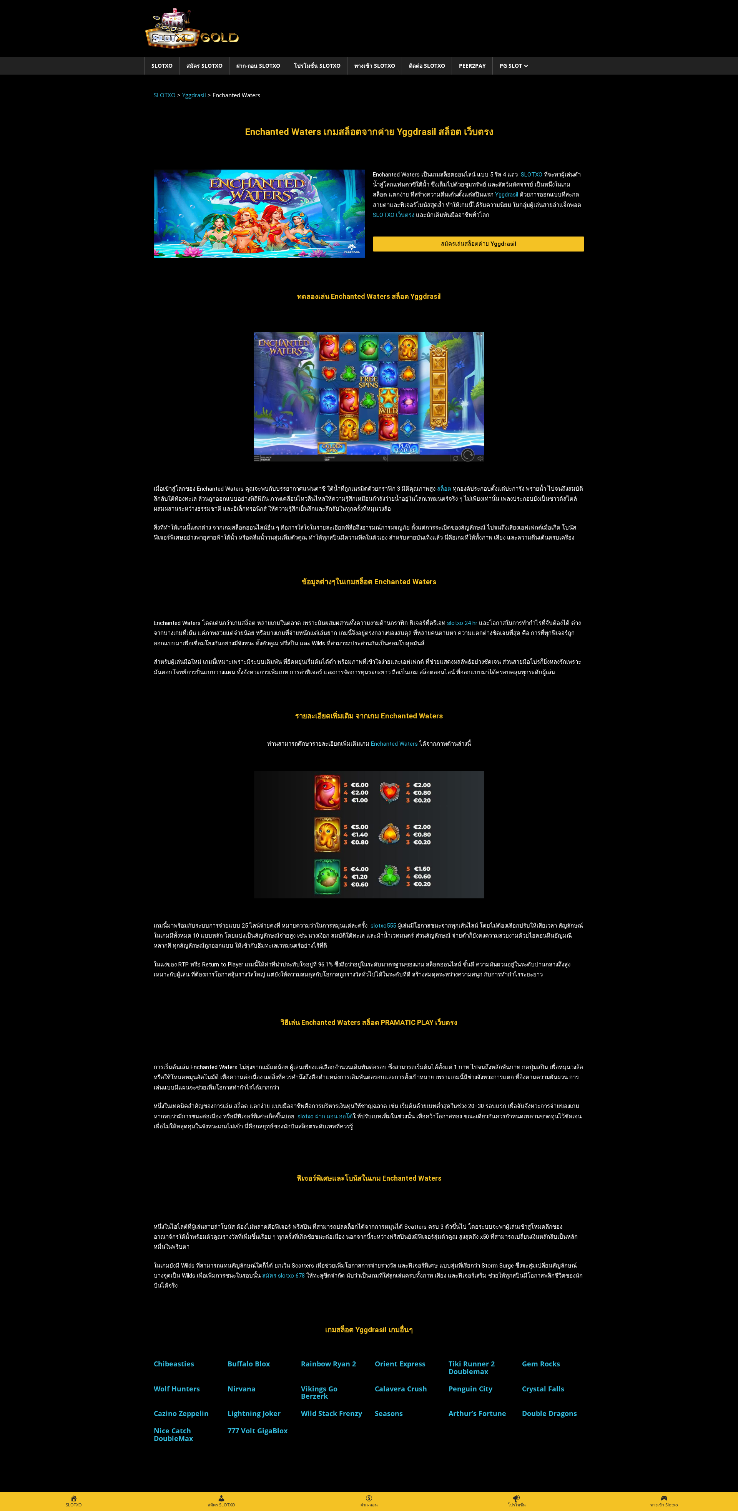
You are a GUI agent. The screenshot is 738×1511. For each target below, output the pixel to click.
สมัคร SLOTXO (204, 65)
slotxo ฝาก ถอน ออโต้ (325, 1116)
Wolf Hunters (177, 1388)
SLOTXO (162, 65)
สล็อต (444, 488)
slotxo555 (383, 925)
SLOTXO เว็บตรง (393, 215)
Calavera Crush (401, 1388)
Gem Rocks (541, 1363)
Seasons (389, 1413)
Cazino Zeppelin (181, 1413)
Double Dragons (549, 1413)
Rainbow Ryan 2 (328, 1363)
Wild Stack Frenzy (331, 1413)
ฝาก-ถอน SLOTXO (258, 65)
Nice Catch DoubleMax (173, 1434)
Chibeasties (174, 1363)
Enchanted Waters (394, 743)
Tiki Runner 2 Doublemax (472, 1367)
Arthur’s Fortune (477, 1413)
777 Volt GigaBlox (258, 1430)
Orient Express (400, 1363)
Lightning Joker (254, 1413)
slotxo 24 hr (462, 623)
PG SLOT (511, 65)
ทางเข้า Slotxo (374, 65)
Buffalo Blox (249, 1363)
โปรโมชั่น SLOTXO (317, 65)
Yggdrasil (506, 194)
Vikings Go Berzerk (319, 1392)
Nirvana (242, 1388)
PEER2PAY (472, 65)
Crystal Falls (543, 1388)
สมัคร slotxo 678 (283, 1275)
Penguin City (470, 1388)
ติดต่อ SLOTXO (427, 65)
